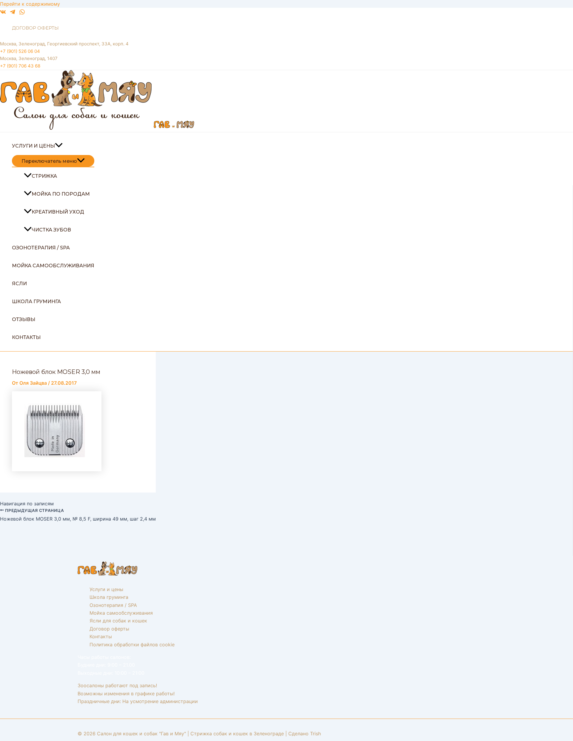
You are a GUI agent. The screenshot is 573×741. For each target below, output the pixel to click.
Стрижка (44, 176)
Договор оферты (35, 28)
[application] (59, 146)
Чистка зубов (51, 230)
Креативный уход (58, 212)
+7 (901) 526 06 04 (20, 51)
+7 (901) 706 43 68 (20, 66)
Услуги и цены (33, 146)
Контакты (26, 337)
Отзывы (23, 319)
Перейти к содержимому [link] (30, 4)
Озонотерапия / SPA (41, 248)
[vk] (3, 13)
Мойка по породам (61, 194)
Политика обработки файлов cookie (132, 645)
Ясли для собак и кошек (118, 621)
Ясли (19, 283)
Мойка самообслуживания (53, 266)
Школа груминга (36, 301)
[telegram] (13, 13)
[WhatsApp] (22, 13)
